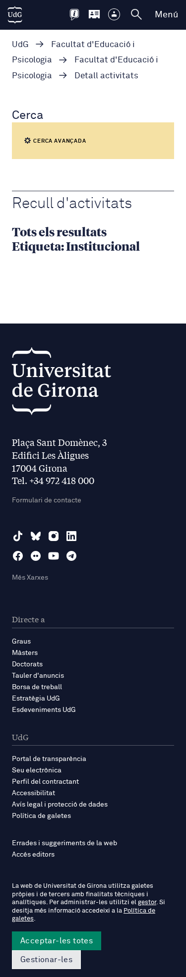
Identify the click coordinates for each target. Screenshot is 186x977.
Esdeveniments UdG (44, 709)
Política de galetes (41, 816)
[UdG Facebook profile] (18, 556)
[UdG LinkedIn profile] (71, 536)
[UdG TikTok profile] (18, 536)
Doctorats (27, 664)
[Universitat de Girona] (61, 383)
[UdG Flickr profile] (36, 556)
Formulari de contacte (46, 500)
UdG (20, 45)
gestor (147, 902)
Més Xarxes (30, 577)
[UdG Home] (15, 15)
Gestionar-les (46, 960)
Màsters (25, 653)
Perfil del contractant (45, 781)
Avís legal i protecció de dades (60, 804)
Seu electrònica (37, 770)
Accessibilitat (33, 793)
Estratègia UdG (36, 698)
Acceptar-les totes (56, 941)
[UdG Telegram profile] (71, 556)
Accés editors (33, 854)
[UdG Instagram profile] (54, 536)
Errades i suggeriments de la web (64, 843)
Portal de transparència (49, 759)
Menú (166, 14)
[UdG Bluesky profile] (36, 536)
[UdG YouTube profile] (54, 556)
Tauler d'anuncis (38, 675)
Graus (21, 641)
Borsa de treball (37, 687)
